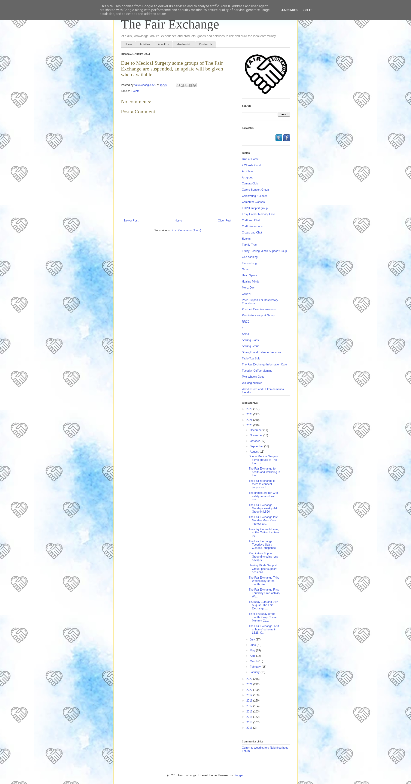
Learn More (289, 10)
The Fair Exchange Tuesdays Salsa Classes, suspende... (263, 544)
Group (245, 269)
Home (128, 44)
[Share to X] (186, 85)
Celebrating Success (255, 195)
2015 (249, 716)
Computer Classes (253, 201)
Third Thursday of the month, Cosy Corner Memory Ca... (263, 617)
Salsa (245, 333)
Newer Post (131, 220)
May (253, 650)
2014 (249, 722)
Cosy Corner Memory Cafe (258, 214)
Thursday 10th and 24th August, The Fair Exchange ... (263, 605)
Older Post (224, 220)
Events (135, 91)
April (253, 655)
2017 (249, 706)
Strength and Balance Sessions (261, 352)
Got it (307, 10)
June (253, 644)
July (253, 639)
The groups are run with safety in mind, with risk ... (263, 496)
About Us (163, 44)
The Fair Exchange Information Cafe (264, 364)
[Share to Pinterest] (194, 85)
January (255, 672)
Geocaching (249, 263)
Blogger (238, 775)
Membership (184, 44)
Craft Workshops (252, 226)
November (256, 435)
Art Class (247, 171)
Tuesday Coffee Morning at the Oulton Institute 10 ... (264, 532)
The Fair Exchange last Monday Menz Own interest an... (263, 520)
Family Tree (249, 244)
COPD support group (255, 208)
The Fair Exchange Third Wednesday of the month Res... (264, 581)
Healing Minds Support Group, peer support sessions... (263, 569)
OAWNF (247, 293)
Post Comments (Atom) (186, 230)
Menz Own (248, 287)
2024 (249, 420)
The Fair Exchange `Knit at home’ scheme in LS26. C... (264, 629)
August (254, 451)
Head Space (249, 275)
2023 (249, 425)
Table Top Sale (251, 358)
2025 (249, 414)
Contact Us (205, 44)
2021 (249, 684)
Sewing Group (250, 346)
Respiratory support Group (258, 315)
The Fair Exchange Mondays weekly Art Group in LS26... (263, 508)
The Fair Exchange (170, 24)
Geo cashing (250, 257)
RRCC (246, 321)
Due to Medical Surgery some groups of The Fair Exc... (263, 460)
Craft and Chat (251, 220)
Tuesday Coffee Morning (257, 370)
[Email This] (178, 85)
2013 (249, 727)
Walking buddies (252, 383)
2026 (249, 409)
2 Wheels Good (251, 165)
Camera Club (250, 183)
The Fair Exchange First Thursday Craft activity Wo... (264, 593)
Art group (247, 177)
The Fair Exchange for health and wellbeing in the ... (264, 472)
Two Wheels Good (253, 376)
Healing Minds (250, 281)
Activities (145, 44)
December (256, 430)
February (256, 666)
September (257, 446)
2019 (249, 695)
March (254, 661)
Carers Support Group (255, 189)
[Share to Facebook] (190, 85)
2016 (249, 711)
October (255, 441)
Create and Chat (252, 232)
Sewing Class (250, 340)
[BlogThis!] (182, 85)
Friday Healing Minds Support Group (264, 251)
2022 (249, 679)
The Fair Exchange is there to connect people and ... (262, 484)
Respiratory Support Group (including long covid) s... (263, 557)
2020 (249, 689)
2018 (249, 700)
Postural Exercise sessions (259, 309)
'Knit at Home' (250, 159)
